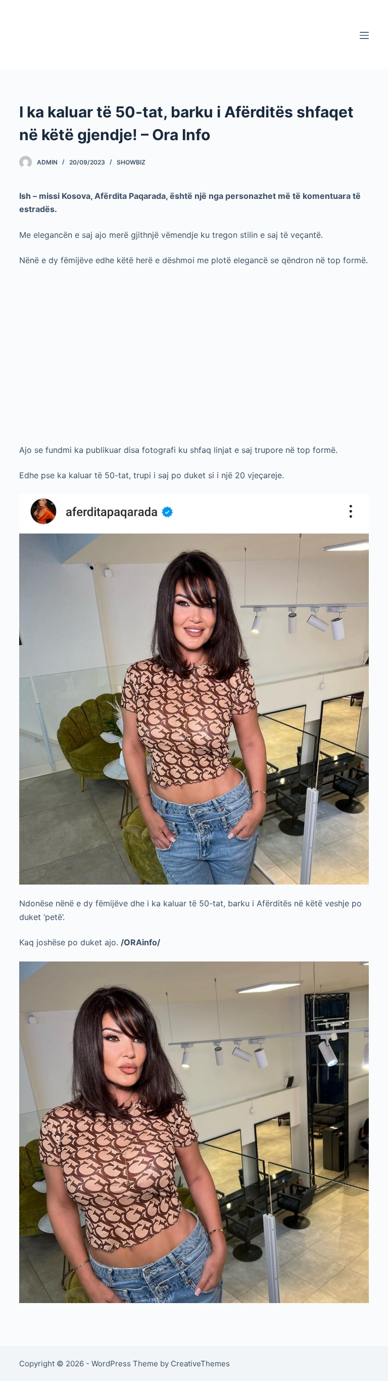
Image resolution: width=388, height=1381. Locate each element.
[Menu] (364, 35)
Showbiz (131, 162)
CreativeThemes (200, 1363)
